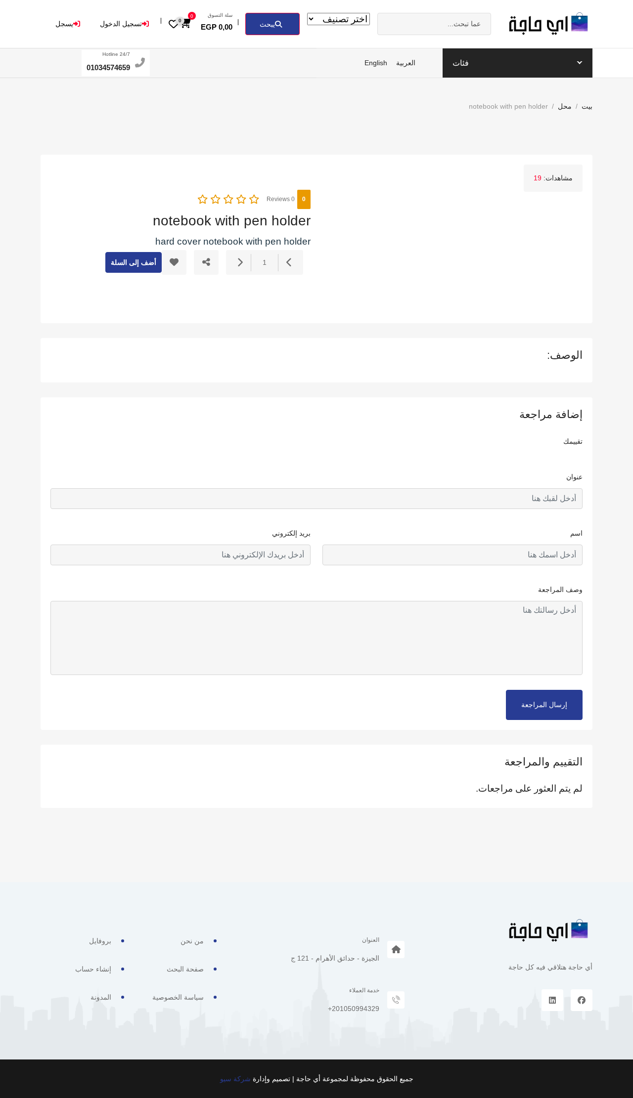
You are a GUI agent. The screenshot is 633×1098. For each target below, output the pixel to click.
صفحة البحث (185, 969)
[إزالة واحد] (289, 262)
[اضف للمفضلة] (174, 262)
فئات (460, 63)
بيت (587, 106)
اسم (576, 533)
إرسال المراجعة (544, 705)
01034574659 (108, 67)
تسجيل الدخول (121, 24)
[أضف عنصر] (240, 262)
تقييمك (573, 441)
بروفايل (100, 941)
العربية (405, 63)
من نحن (192, 941)
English (375, 63)
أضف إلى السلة (133, 262)
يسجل (64, 24)
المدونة (100, 997)
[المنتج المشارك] (206, 262)
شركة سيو (235, 1079)
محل (565, 106)
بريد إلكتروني (291, 533)
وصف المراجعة (560, 589)
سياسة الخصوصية (178, 997)
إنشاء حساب (93, 969)
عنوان (574, 477)
